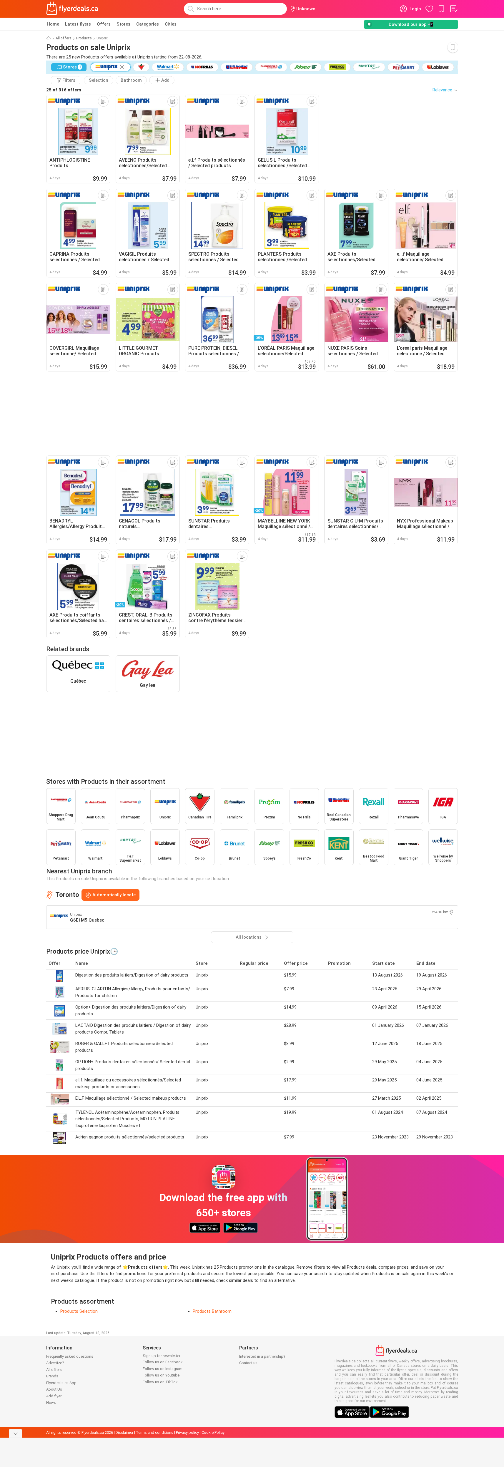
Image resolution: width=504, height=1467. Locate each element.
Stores (123, 24)
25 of (63, 90)
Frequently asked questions (69, 1356)
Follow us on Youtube (161, 1375)
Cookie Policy (213, 1432)
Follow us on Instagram (162, 1368)
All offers (63, 38)
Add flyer (53, 1396)
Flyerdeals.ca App (61, 1383)
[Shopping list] (453, 9)
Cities (171, 24)
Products (84, 38)
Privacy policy (187, 1432)
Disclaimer (124, 1432)
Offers (104, 24)
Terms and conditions (154, 1432)
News (51, 1402)
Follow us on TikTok (160, 1382)
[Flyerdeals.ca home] (72, 8)
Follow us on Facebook (163, 1362)
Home (53, 24)
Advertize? (55, 1363)
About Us (54, 1389)
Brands (52, 1376)
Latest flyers (78, 24)
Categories (147, 24)
